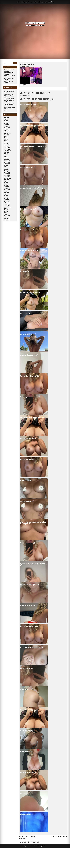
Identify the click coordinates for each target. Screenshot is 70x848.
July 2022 (6, 181)
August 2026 (6, 117)
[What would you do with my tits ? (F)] (34, 602)
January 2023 (7, 172)
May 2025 (6, 139)
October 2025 (7, 132)
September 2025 (7, 133)
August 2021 (6, 192)
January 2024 (7, 162)
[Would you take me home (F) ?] (34, 560)
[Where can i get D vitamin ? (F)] (34, 790)
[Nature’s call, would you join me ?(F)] (34, 268)
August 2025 (6, 134)
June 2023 (6, 165)
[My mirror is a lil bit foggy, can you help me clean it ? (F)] (34, 581)
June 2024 (6, 155)
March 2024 (6, 159)
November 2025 (7, 130)
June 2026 (6, 120)
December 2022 (7, 173)
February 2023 (7, 171)
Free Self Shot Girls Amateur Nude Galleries (24, 1)
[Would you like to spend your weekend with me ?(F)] (34, 435)
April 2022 (6, 185)
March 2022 (6, 186)
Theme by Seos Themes (42, 846)
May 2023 (6, 166)
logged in (27, 842)
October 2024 (7, 149)
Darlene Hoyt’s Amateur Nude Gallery (59, 836)
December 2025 (7, 129)
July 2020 (6, 209)
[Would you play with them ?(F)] (34, 184)
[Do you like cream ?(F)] (34, 497)
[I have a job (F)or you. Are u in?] (34, 226)
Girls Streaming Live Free (37, 1)
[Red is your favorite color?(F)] (34, 247)
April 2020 (6, 212)
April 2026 (6, 123)
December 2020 (7, 202)
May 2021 (6, 196)
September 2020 (7, 207)
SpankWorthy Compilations (49, 1)
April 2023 (6, 168)
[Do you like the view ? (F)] (34, 706)
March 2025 (6, 142)
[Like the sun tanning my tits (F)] (34, 351)
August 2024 (6, 152)
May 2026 (6, 121)
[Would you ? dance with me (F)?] (34, 456)
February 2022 (7, 188)
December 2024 (7, 146)
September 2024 (7, 150)
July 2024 (6, 153)
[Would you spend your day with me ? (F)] (34, 414)
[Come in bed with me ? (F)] (34, 748)
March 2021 (6, 199)
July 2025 (6, 136)
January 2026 (7, 127)
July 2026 (6, 119)
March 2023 (6, 169)
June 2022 (6, 182)
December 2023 (7, 163)
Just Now (27, 66)
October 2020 (7, 205)
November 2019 (7, 218)
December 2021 (7, 191)
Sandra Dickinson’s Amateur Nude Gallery (9, 96)
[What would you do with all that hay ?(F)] (34, 310)
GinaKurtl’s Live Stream (27, 64)
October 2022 (7, 176)
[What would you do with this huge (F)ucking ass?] (34, 205)
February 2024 (7, 160)
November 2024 (7, 147)
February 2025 (7, 143)
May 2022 (6, 183)
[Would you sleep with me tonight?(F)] (34, 393)
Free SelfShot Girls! (35, 23)
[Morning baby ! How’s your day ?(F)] (34, 372)
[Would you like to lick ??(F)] (34, 518)
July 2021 (6, 194)
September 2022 (7, 178)
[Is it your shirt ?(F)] (34, 289)
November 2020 (7, 204)
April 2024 (6, 158)
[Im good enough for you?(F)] (34, 685)
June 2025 (6, 137)
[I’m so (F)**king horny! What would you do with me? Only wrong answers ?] (34, 539)
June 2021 (6, 195)
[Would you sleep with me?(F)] (34, 477)
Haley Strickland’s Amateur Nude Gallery (9, 92)
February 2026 (7, 126)
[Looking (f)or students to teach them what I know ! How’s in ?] (34, 164)
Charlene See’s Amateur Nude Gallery (27, 836)
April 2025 (6, 140)
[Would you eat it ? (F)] (34, 811)
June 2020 (6, 211)
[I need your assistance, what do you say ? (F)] (34, 664)
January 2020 (7, 215)
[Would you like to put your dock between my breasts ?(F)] (34, 143)
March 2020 (6, 214)
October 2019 (7, 220)
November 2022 (7, 175)
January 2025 (7, 145)
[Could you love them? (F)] (34, 727)
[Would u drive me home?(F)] (34, 330)
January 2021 (7, 201)
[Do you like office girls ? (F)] (34, 769)
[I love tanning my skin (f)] (34, 831)
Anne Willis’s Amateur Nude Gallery (9, 109)
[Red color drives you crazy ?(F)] (34, 623)
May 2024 (6, 156)
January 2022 (7, 189)
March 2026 (6, 124)
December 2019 (7, 217)
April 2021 (6, 198)
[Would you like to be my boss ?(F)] (34, 122)
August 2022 (6, 179)
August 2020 (6, 208)
